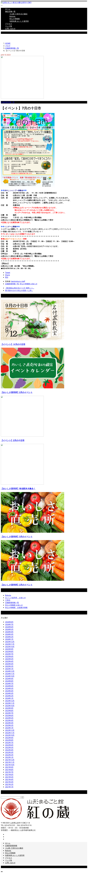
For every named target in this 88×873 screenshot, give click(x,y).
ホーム (7, 9)
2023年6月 (9, 715)
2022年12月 (9, 730)
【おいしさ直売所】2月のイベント (17, 392)
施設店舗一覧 (10, 11)
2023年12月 (9, 701)
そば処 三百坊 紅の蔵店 (18, 14)
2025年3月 (9, 664)
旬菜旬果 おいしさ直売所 (19, 21)
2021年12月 (9, 760)
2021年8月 (9, 769)
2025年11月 (9, 644)
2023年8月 (9, 710)
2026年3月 (9, 634)
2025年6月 (9, 656)
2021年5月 (9, 777)
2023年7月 (9, 713)
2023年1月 (9, 728)
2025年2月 (9, 666)
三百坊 (7, 600)
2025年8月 (9, 651)
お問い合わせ (10, 28)
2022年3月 (9, 752)
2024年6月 (9, 686)
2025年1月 (9, 669)
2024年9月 (9, 678)
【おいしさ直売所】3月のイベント (17, 536)
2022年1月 (9, 757)
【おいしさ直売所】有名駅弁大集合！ (18, 488)
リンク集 (8, 26)
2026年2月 (9, 637)
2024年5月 (9, 688)
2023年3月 (9, 723)
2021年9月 (9, 767)
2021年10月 (9, 765)
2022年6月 (9, 745)
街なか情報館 (14, 19)
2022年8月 (9, 740)
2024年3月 (9, 693)
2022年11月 (9, 733)
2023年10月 (9, 705)
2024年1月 (9, 698)
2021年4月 (9, 779)
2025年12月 (9, 641)
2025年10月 (9, 646)
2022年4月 (9, 750)
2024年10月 (9, 676)
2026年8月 (9, 622)
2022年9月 (9, 737)
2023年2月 (9, 725)
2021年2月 (9, 784)
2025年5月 (9, 659)
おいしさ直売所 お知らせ (15, 597)
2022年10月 (9, 735)
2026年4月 (9, 632)
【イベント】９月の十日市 (13, 344)
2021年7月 (9, 772)
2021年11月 (9, 762)
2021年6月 (9, 774)
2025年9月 (9, 649)
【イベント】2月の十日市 (12, 440)
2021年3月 (9, 782)
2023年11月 (9, 703)
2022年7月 (9, 742)
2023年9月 (9, 708)
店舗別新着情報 (11, 845)
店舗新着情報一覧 (8, 102)
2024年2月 (9, 696)
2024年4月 (9, 691)
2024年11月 (9, 673)
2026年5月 (9, 629)
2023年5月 (9, 718)
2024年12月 (9, 671)
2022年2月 (9, 755)
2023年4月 (9, 720)
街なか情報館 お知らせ (28, 284)
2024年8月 (9, 681)
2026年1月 (9, 639)
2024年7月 (9, 683)
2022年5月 (9, 747)
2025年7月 (9, 654)
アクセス (8, 23)
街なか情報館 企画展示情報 (16, 607)
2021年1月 (9, 787)
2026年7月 (9, 624)
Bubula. (12, 16)
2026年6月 (9, 627)
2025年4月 (9, 661)
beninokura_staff (18, 281)
